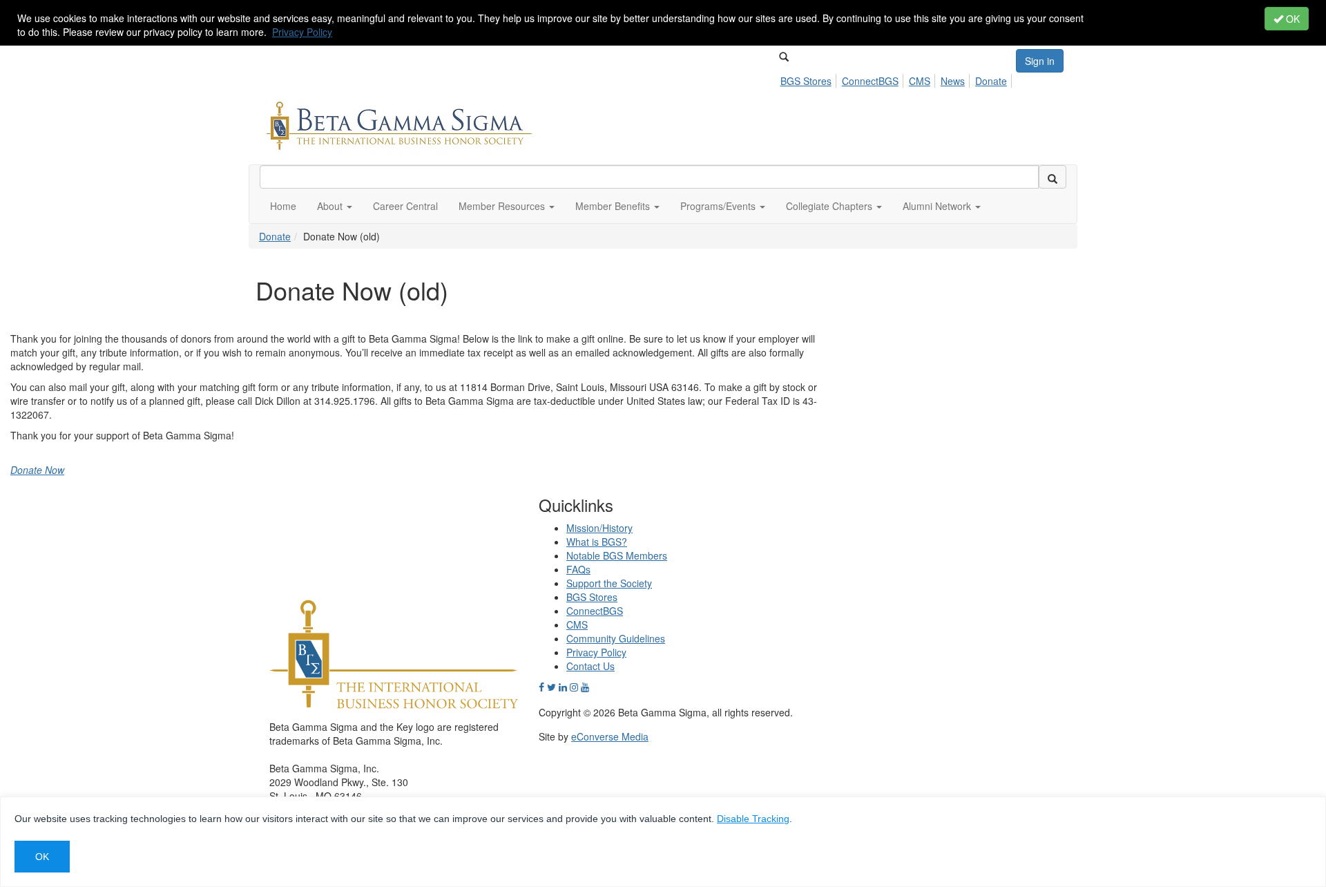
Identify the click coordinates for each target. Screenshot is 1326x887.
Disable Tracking (753, 818)
